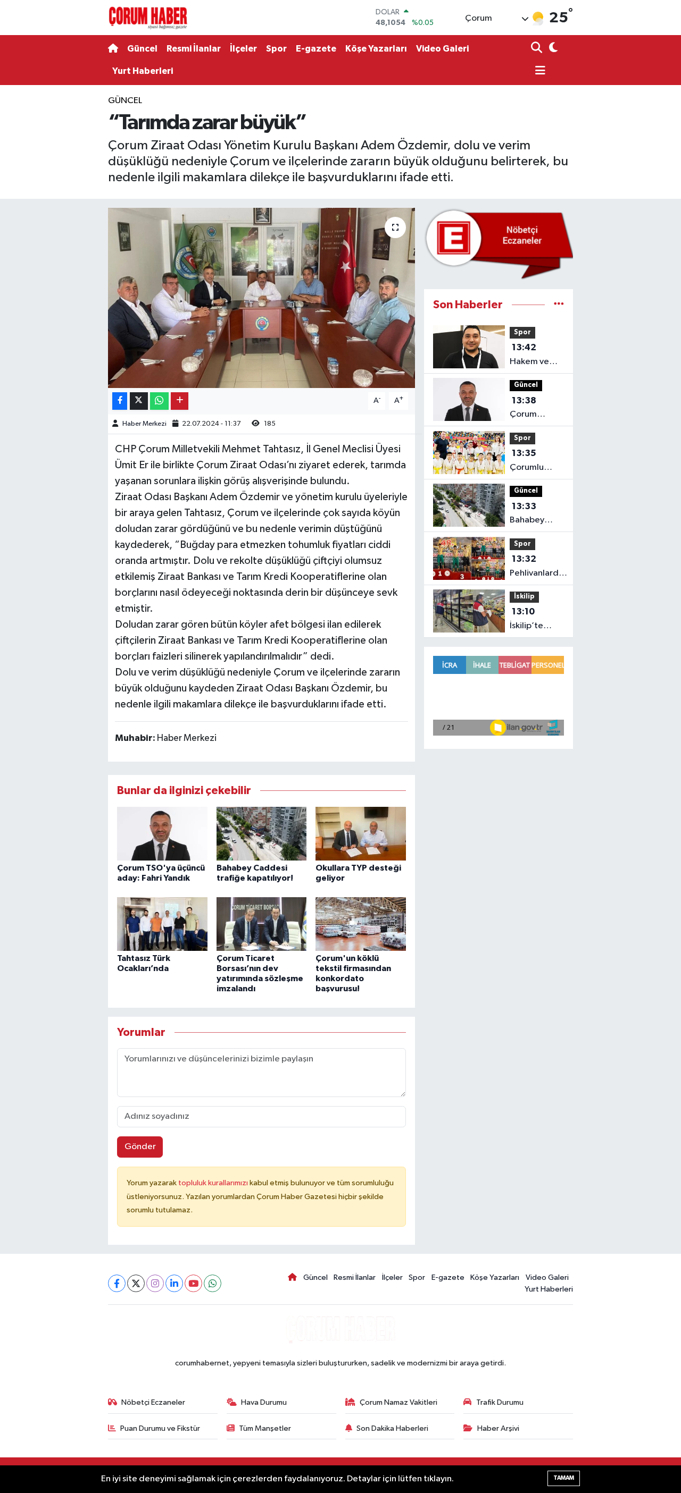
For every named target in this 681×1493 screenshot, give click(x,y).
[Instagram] (155, 1283)
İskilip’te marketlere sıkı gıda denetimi (532, 619)
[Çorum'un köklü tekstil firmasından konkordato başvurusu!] (360, 924)
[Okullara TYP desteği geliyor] (360, 833)
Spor (276, 48)
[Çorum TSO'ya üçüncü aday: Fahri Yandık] (162, 833)
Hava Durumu (264, 1402)
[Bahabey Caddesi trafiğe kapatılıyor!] (262, 833)
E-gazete (316, 48)
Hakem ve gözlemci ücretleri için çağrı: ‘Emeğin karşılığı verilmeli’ (535, 355)
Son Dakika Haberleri (392, 1428)
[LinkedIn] (174, 1283)
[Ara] (537, 48)
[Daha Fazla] (179, 401)
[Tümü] (559, 304)
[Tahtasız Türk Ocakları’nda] (162, 924)
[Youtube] (193, 1283)
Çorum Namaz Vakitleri (398, 1402)
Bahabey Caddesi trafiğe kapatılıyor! (532, 514)
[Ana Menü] (538, 71)
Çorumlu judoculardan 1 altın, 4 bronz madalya (536, 461)
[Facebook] (117, 1283)
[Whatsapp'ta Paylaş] (159, 401)
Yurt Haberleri (142, 70)
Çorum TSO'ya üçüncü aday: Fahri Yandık (536, 408)
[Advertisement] (63, 253)
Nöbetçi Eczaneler (153, 1402)
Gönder (140, 1146)
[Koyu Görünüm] (552, 48)
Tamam (563, 1478)
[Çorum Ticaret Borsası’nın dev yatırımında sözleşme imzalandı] (262, 924)
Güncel (142, 48)
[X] (136, 1283)
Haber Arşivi (498, 1428)
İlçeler (243, 48)
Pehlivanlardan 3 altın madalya (539, 567)
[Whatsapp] (212, 1283)
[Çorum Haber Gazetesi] (148, 17)
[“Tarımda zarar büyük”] (261, 297)
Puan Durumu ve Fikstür (160, 1428)
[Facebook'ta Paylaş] (119, 401)
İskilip (524, 596)
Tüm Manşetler (265, 1428)
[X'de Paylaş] (139, 401)
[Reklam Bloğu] (498, 243)
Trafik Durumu (500, 1402)
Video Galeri (442, 48)
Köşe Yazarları (376, 48)
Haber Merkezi (144, 423)
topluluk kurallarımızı (214, 1183)
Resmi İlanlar (194, 48)
